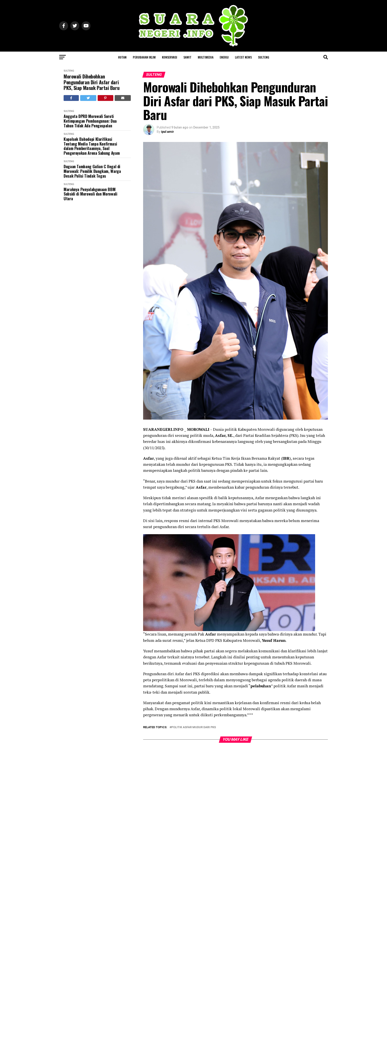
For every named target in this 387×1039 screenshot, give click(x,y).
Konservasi (169, 57)
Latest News (243, 57)
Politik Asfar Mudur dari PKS (193, 727)
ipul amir (167, 131)
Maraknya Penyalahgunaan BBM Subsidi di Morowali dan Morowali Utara (90, 194)
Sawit (187, 57)
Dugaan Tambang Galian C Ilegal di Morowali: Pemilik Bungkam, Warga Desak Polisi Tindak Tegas (92, 171)
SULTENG (263, 57)
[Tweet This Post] (88, 98)
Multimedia (205, 57)
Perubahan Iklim (144, 57)
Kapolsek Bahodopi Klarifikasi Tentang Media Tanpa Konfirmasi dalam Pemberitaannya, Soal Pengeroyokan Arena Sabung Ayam (92, 146)
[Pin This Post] (105, 98)
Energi (224, 57)
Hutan (122, 57)
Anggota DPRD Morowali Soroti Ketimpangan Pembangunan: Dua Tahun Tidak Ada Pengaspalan (90, 121)
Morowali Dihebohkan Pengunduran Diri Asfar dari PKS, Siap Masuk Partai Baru (91, 82)
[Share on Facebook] (71, 98)
